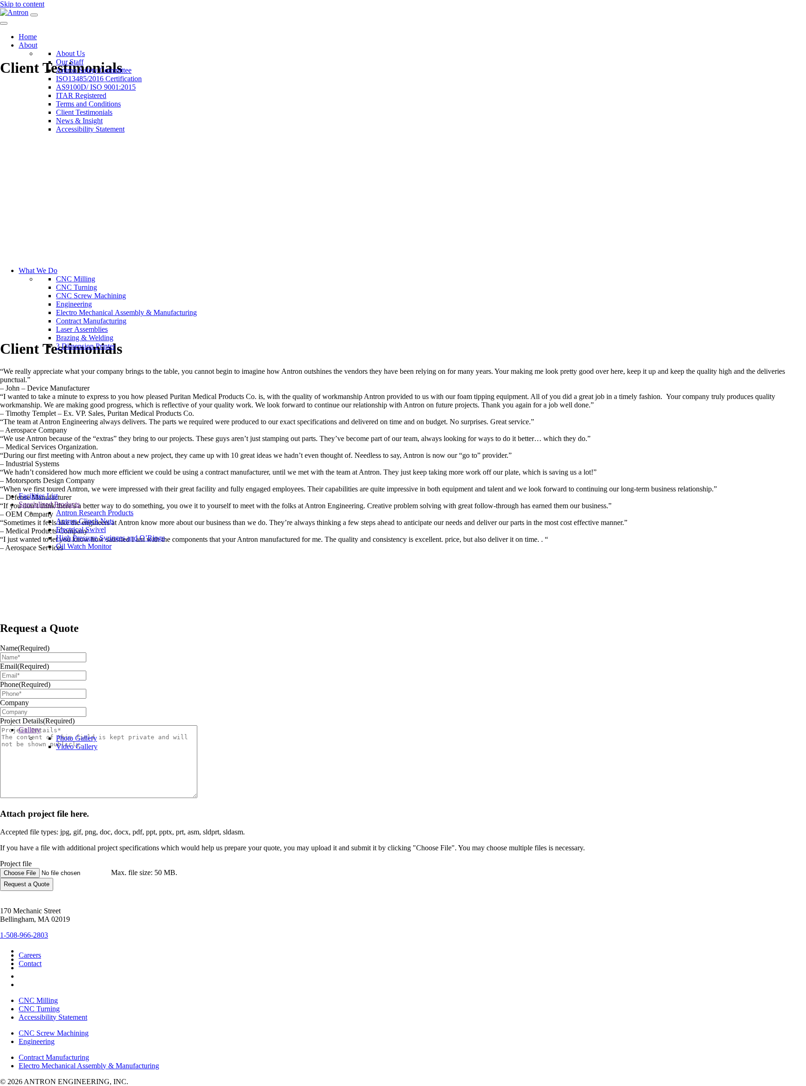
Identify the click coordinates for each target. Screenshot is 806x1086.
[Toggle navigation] (34, 15)
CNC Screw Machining (54, 1033)
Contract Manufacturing (54, 1057)
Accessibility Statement (53, 1017)
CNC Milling (38, 1000)
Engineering (37, 1041)
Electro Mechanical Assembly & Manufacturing (89, 1066)
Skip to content (22, 4)
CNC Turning (39, 1009)
